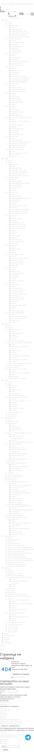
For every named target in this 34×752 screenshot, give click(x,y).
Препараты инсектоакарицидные (22, 603)
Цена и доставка (5, 710)
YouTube (5, 743)
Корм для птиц (16, 389)
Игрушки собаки (16, 181)
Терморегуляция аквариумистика (22, 510)
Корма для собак (16, 168)
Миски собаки (15, 271)
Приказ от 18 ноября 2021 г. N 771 (11, 721)
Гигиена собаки (16, 219)
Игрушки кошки (16, 57)
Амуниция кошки (16, 140)
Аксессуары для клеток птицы (21, 401)
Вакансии (3, 716)
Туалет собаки (15, 236)
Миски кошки (15, 110)
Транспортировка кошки (19, 153)
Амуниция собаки (17, 288)
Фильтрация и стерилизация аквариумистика (20, 524)
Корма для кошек (16, 29)
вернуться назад (19, 677)
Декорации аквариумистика (20, 466)
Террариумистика (13, 540)
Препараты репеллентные (20, 617)
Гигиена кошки (16, 87)
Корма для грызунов (18, 333)
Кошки (10, 23)
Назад (9, 22)
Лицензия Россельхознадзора (9, 719)
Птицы (10, 384)
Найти (5, 750)
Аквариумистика (13, 421)
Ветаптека (11, 572)
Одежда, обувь (16, 249)
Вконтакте (5, 739)
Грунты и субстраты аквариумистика (17, 437)
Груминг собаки (16, 196)
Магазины (3, 708)
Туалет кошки (15, 97)
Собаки (10, 162)
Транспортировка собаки (19, 316)
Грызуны (10, 328)
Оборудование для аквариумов (21, 485)
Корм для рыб (15, 427)
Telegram (5, 741)
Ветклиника (4, 714)
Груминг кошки (16, 70)
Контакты (3, 717)
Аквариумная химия (17, 448)
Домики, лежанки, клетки (19, 258)
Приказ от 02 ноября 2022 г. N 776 (11, 723)
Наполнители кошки (18, 42)
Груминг (2, 712)
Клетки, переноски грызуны (20, 373)
